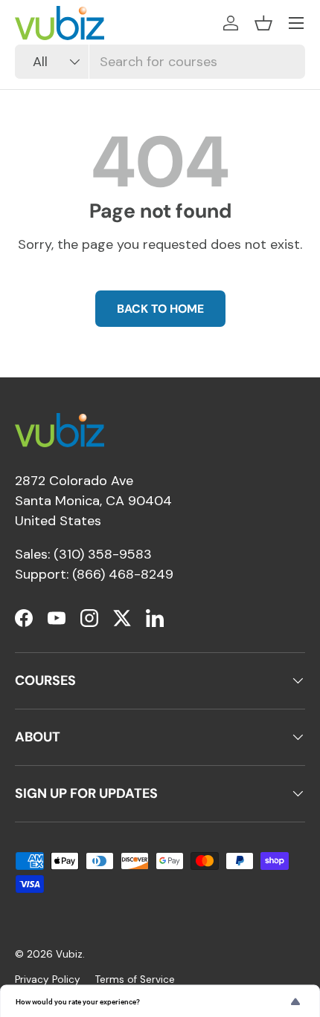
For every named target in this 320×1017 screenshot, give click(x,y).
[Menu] (296, 23)
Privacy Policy (47, 979)
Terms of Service (135, 979)
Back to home (160, 308)
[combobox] (160, 62)
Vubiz (69, 954)
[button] (263, 23)
